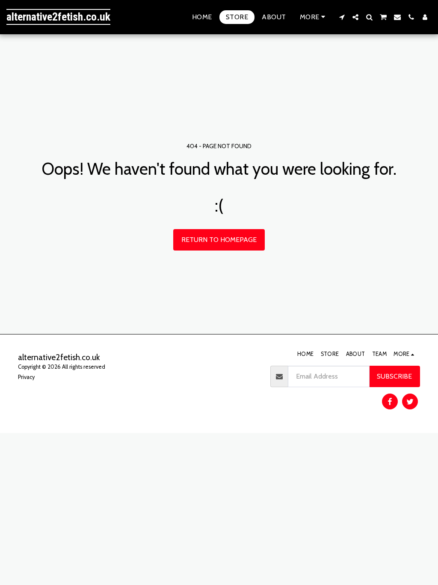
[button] (341, 17)
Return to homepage (219, 240)
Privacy (26, 377)
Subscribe (394, 376)
